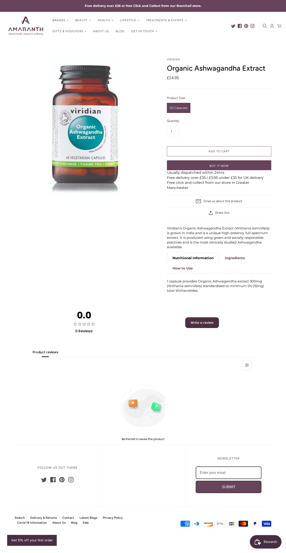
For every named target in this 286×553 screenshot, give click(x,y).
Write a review (202, 322)
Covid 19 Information (32, 523)
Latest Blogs (88, 518)
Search (20, 518)
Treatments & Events (164, 20)
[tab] (193, 258)
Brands (59, 20)
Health (104, 20)
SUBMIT (229, 487)
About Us (101, 31)
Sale (86, 523)
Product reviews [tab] (45, 352)
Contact (68, 518)
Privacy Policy (113, 518)
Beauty (81, 20)
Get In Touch (142, 31)
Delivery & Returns (43, 518)
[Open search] (265, 26)
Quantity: (173, 121)
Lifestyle (128, 20)
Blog (120, 31)
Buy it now (219, 165)
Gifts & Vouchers (68, 31)
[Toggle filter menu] (247, 365)
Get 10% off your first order (32, 540)
